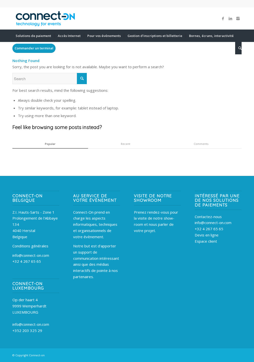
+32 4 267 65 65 (26, 261)
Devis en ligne (207, 234)
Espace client (206, 241)
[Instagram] (238, 18)
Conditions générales (30, 245)
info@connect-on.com (30, 255)
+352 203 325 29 (27, 330)
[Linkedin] (230, 18)
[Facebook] (223, 18)
